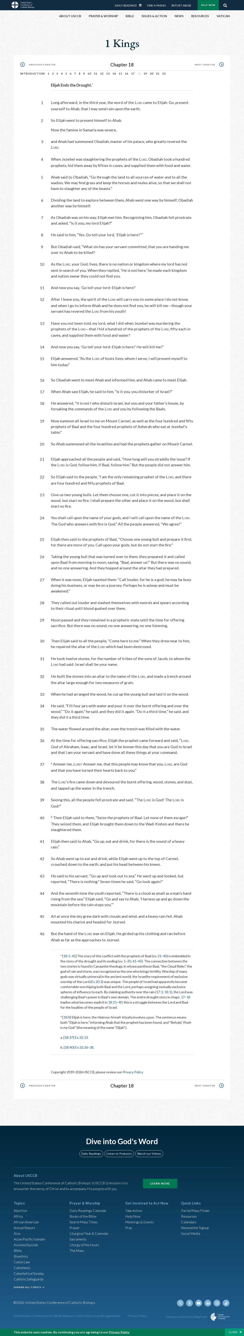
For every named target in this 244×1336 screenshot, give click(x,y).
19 (145, 73)
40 (165, 956)
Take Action (133, 1210)
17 (133, 73)
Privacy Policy (133, 1072)
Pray (128, 1228)
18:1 (66, 956)
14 (114, 73)
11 (95, 73)
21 (158, 73)
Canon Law (22, 1262)
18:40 (69, 1047)
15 (120, 73)
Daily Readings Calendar (141, 5)
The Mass (77, 1250)
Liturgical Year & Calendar (89, 1233)
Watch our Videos (149, 1153)
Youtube (198, 1303)
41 (134, 961)
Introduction (32, 73)
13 (108, 73)
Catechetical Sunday (29, 1273)
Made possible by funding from (187, 1316)
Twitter (180, 1303)
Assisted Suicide (26, 1245)
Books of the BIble (83, 1216)
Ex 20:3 (96, 982)
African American (26, 1222)
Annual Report (24, 1228)
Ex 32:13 (81, 1037)
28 (91, 1047)
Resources (189, 1216)
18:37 (68, 1037)
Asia (17, 1233)
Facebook (189, 1303)
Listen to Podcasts (119, 1153)
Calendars (188, 1222)
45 (73, 956)
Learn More (160, 1183)
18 (188, 997)
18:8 (66, 1017)
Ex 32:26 (81, 1047)
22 (164, 73)
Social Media (190, 1233)
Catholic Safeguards (28, 1279)
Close (233, 1332)
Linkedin (207, 1303)
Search (225, 4)
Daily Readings (126, 5)
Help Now (208, 5)
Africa (18, 1216)
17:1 (159, 992)
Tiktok (226, 1303)
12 (102, 73)
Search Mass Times (84, 1222)
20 (151, 73)
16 (126, 73)
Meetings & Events (139, 1222)
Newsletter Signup (195, 1228)
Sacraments (78, 1239)
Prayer (75, 1228)
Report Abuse (181, 5)
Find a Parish (156, 5)
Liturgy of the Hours (84, 1245)
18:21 (112, 1002)
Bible (18, 1250)
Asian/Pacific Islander (29, 1239)
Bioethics (21, 1256)
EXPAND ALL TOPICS (27, 1287)
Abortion (20, 1210)
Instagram (217, 1303)
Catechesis (22, 1268)
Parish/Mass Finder (195, 1210)
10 (89, 73)
